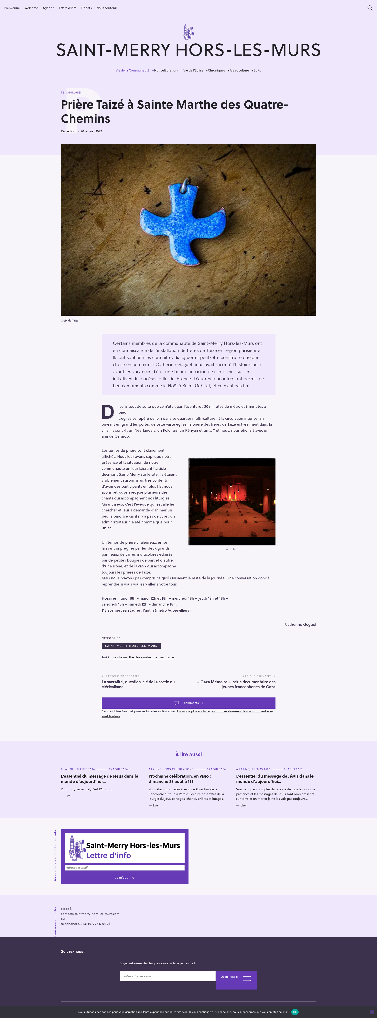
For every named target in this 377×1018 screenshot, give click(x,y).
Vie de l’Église (193, 70)
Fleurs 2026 (86, 769)
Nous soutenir (106, 7)
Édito (257, 70)
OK (295, 1011)
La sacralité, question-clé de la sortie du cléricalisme (138, 684)
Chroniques (216, 70)
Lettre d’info (68, 7)
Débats (86, 7)
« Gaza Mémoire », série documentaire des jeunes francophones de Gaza (236, 684)
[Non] (372, 1012)
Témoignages (71, 92)
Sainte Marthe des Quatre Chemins (139, 657)
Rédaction (68, 131)
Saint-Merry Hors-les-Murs (131, 646)
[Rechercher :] (369, 8)
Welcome (31, 7)
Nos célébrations (166, 70)
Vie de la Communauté (132, 70)
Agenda (48, 7)
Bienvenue (12, 7)
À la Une (67, 769)
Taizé (170, 657)
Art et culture (239, 70)
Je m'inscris (229, 977)
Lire (67, 796)
